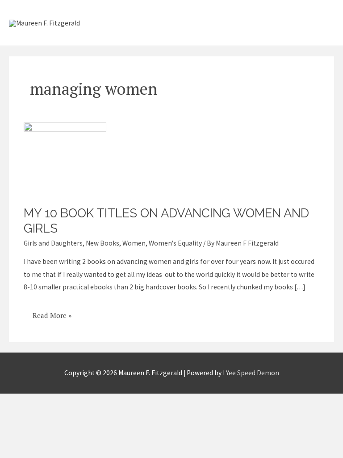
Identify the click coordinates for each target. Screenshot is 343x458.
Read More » (51, 312)
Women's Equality (175, 243)
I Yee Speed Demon (251, 373)
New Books (102, 243)
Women (134, 243)
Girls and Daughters (53, 243)
